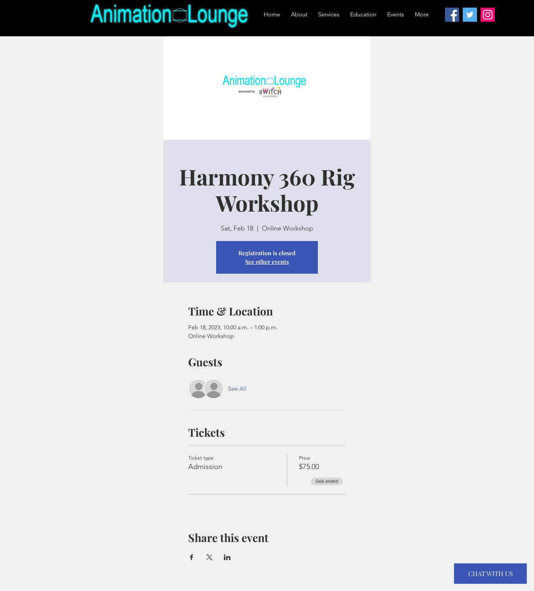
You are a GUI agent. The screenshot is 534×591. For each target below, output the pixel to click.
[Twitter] (470, 15)
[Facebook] (452, 15)
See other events (267, 261)
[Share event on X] (209, 557)
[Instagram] (488, 15)
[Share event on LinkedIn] (227, 557)
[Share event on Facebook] (191, 557)
